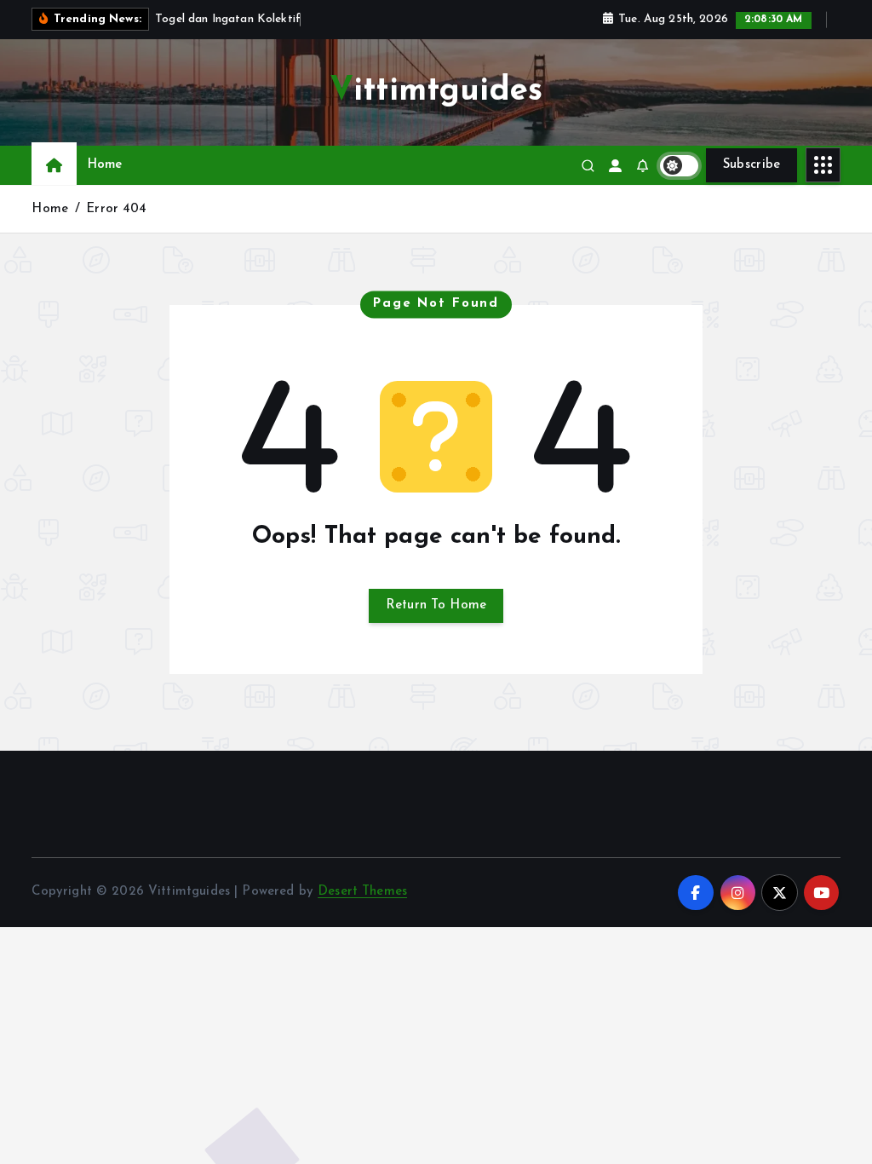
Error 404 (116, 209)
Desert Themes (362, 891)
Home (105, 164)
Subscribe (752, 164)
